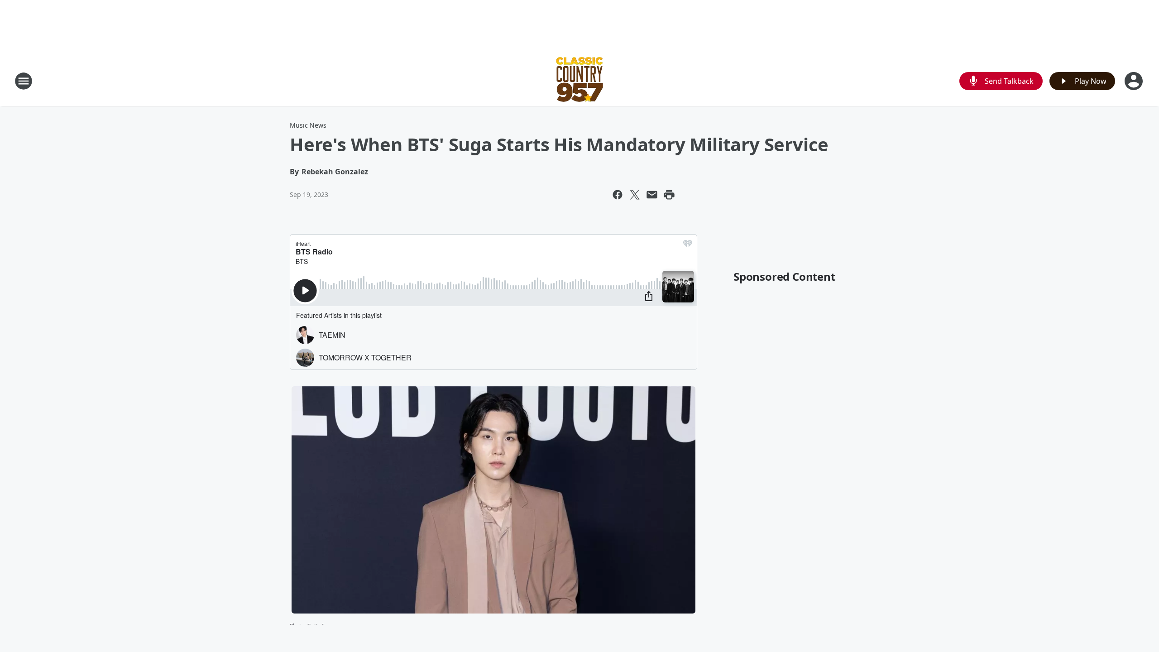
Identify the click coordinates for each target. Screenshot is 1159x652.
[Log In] (1135, 81)
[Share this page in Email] (652, 194)
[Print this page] (669, 194)
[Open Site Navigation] (23, 81)
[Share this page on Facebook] (617, 194)
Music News (308, 125)
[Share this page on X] (634, 194)
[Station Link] (579, 81)
